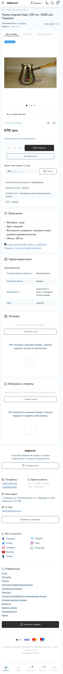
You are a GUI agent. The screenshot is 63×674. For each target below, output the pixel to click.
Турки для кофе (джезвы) (28, 245)
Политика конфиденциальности (17, 582)
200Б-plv (42, 242)
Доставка (6, 575)
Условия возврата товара (14, 597)
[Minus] (9, 145)
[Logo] (12, 3)
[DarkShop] (30, 448)
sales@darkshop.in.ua (12, 508)
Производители (9, 609)
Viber (37, 540)
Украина (22, 23)
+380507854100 (9, 481)
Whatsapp (39, 545)
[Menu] (3, 3)
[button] (26, 103)
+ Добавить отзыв (30, 329)
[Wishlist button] (48, 121)
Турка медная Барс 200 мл (21, 242)
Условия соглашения (12, 586)
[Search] (52, 2)
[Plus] (19, 145)
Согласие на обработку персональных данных (24, 594)
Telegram (39, 536)
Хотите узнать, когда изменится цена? (19, 136)
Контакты (6, 601)
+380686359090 (9, 485)
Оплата (5, 578)
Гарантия (6, 590)
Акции (5, 613)
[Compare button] (54, 120)
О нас (4, 571)
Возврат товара (9, 605)
